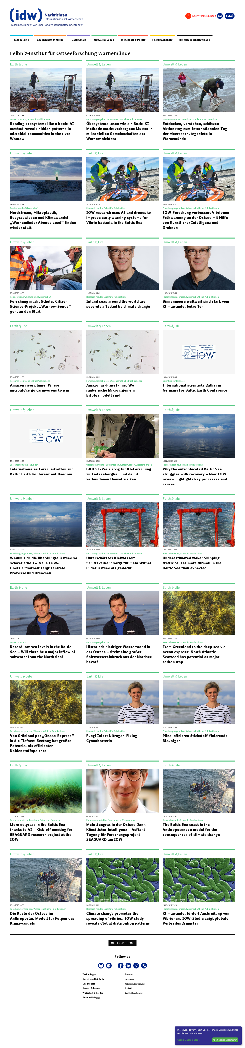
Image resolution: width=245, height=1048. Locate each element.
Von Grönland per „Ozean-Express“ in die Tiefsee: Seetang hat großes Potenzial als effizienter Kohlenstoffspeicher (42, 743)
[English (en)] (220, 16)
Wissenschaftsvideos (196, 40)
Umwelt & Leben (104, 40)
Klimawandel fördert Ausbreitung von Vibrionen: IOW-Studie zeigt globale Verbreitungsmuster (196, 918)
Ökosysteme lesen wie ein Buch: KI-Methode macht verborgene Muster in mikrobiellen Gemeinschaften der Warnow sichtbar (119, 131)
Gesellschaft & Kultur (50, 40)
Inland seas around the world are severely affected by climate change (118, 303)
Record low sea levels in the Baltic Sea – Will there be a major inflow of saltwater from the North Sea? (42, 652)
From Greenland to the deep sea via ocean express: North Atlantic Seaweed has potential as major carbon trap (194, 654)
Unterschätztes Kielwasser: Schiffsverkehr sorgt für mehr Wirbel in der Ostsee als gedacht (118, 563)
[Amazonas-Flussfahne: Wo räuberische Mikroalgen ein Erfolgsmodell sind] (122, 352)
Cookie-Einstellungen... (188, 1039)
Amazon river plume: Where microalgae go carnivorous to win (39, 387)
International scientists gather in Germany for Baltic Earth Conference (195, 387)
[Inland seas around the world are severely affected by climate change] (122, 268)
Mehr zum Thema (122, 942)
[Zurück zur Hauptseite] (229, 16)
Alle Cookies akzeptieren (225, 1039)
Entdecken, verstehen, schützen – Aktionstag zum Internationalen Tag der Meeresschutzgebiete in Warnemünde (195, 131)
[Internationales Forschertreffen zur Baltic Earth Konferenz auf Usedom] (46, 436)
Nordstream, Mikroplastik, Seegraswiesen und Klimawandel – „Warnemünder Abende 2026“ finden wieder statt (43, 220)
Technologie (21, 40)
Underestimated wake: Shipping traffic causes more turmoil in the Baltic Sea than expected (192, 563)
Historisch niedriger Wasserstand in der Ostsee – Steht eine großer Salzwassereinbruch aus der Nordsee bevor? (119, 654)
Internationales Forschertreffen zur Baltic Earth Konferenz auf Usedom (41, 471)
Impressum (129, 979)
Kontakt (128, 988)
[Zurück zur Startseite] (46, 17)
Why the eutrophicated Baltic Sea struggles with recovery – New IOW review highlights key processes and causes (195, 476)
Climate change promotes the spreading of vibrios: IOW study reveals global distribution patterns (118, 918)
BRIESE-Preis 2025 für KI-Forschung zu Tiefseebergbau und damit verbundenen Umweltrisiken (118, 474)
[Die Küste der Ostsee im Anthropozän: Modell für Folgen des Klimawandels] (46, 880)
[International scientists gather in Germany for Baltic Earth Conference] (199, 352)
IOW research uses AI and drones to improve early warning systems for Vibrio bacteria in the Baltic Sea (118, 217)
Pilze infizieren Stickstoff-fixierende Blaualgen (195, 738)
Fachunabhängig (162, 40)
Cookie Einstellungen (133, 993)
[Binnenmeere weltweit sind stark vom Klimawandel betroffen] (199, 268)
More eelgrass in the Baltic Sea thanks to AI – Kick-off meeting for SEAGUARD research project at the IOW (41, 832)
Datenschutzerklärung (134, 983)
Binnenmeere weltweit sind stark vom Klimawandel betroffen (196, 303)
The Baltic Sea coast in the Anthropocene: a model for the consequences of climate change (191, 829)
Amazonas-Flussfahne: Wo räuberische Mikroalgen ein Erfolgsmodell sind (110, 390)
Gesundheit (79, 40)
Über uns (128, 974)
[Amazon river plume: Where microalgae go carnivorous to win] (46, 352)
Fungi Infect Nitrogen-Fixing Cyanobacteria (111, 738)
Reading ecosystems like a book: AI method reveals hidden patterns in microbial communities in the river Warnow (42, 131)
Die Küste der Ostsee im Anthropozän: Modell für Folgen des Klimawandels (42, 918)
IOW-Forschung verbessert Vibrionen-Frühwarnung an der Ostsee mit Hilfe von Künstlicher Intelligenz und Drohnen (197, 220)
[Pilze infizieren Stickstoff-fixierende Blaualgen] (199, 702)
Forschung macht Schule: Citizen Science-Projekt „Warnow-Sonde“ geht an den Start (40, 306)
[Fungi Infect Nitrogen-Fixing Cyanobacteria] (122, 702)
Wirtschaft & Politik (133, 40)
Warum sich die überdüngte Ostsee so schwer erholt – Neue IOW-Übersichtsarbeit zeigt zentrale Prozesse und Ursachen (43, 565)
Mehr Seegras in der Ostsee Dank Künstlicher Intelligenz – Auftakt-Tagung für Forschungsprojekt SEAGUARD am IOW (116, 832)
